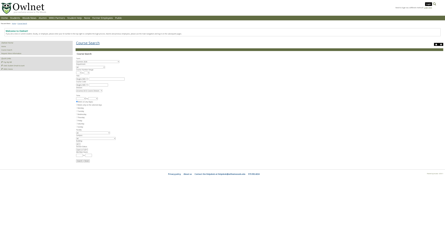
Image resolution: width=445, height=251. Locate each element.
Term (78, 58)
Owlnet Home (7, 42)
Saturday (81, 124)
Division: (79, 87)
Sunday (80, 127)
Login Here (428, 8)
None (87, 18)
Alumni (43, 18)
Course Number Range (84, 70)
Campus (79, 135)
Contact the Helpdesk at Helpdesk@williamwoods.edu (220, 174)
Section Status (81, 146)
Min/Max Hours (82, 152)
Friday (80, 120)
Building (79, 141)
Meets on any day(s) (85, 102)
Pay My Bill (7, 62)
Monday (81, 108)
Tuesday (81, 111)
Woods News (29, 18)
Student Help (74, 18)
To (87, 98)
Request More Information (11, 53)
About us (188, 174)
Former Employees (102, 18)
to (83, 73)
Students (15, 18)
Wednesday (82, 114)
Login (428, 4)
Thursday (81, 117)
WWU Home (8, 69)
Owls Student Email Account (14, 65)
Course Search (22, 24)
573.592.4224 (253, 174)
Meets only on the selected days (90, 105)
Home (4, 18)
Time (78, 95)
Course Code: (81, 82)
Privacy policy (174, 174)
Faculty (78, 130)
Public (118, 18)
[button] (441, 44)
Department (80, 64)
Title (77, 76)
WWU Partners (57, 18)
